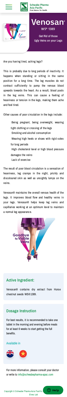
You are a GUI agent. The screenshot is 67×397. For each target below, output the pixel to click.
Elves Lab (33, 394)
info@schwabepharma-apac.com (35, 374)
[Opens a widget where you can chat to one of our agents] (53, 390)
